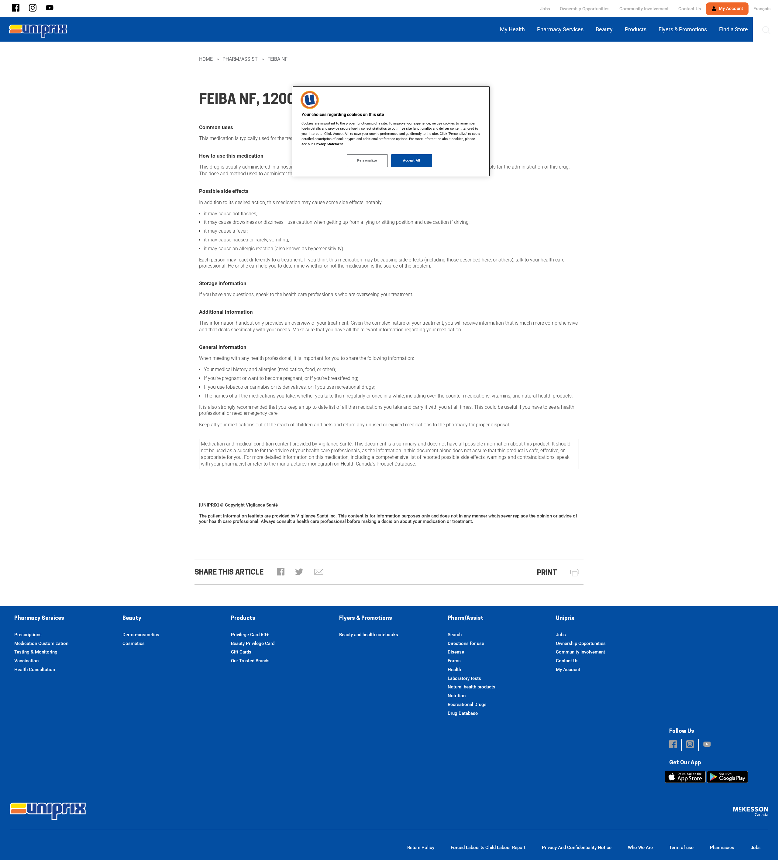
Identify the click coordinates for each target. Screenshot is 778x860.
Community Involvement (644, 9)
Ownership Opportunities (585, 9)
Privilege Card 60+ (250, 634)
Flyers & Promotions (365, 618)
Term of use (681, 847)
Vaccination (26, 661)
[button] (15, 8)
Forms (454, 661)
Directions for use (466, 643)
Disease (456, 652)
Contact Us (689, 9)
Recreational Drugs (467, 704)
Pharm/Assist (240, 59)
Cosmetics (133, 643)
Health (454, 669)
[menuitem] (513, 29)
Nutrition (457, 695)
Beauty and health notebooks (368, 634)
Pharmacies (722, 847)
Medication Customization (41, 643)
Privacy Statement (328, 144)
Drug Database (463, 713)
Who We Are (640, 847)
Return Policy (420, 847)
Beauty (131, 618)
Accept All (411, 160)
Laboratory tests (464, 678)
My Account (730, 8)
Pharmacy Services (39, 618)
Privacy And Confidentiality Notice (576, 847)
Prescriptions (28, 634)
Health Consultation (34, 669)
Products (243, 618)
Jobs (545, 9)
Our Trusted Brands (250, 661)
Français (762, 9)
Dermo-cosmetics (140, 634)
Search (455, 634)
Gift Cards (241, 652)
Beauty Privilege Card (252, 643)
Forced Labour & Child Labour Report (488, 847)
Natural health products (471, 687)
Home (206, 59)
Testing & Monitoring (35, 652)
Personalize (367, 160)
